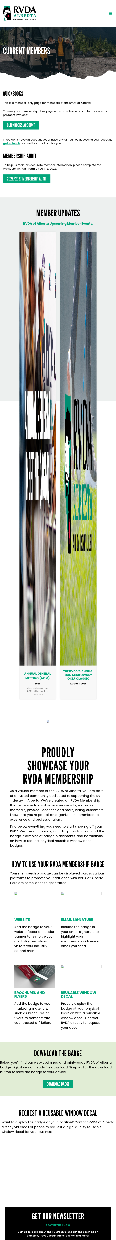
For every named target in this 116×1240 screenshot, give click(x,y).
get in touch (11, 143)
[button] (110, 13)
